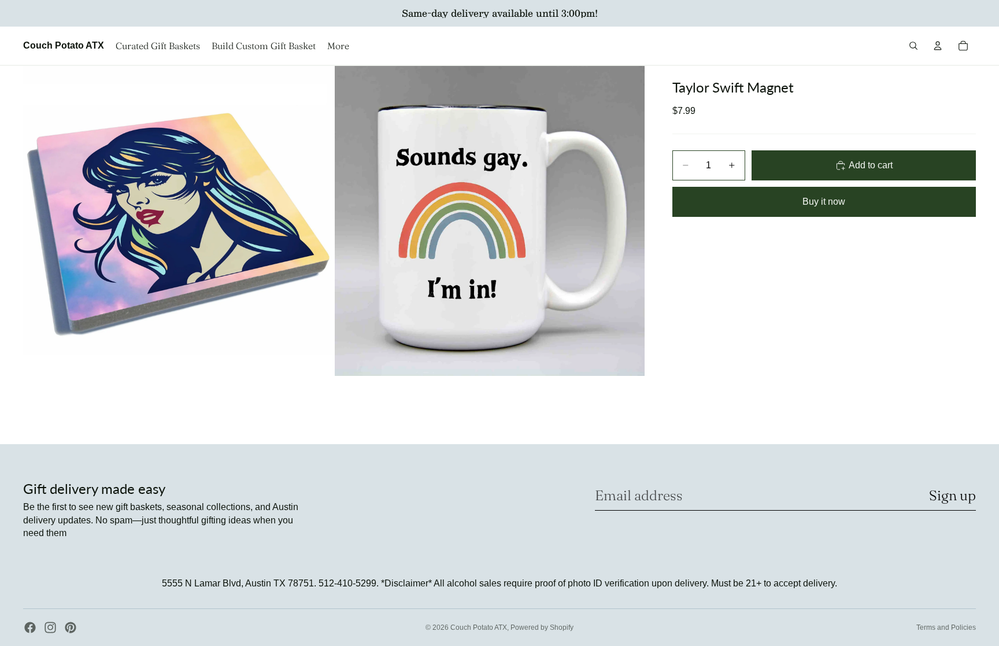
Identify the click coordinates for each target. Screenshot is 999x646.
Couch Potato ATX (478, 627)
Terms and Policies (946, 627)
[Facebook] (30, 627)
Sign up (952, 495)
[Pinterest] (70, 627)
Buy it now (823, 201)
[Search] (913, 45)
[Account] (937, 45)
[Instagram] (50, 627)
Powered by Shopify (542, 627)
